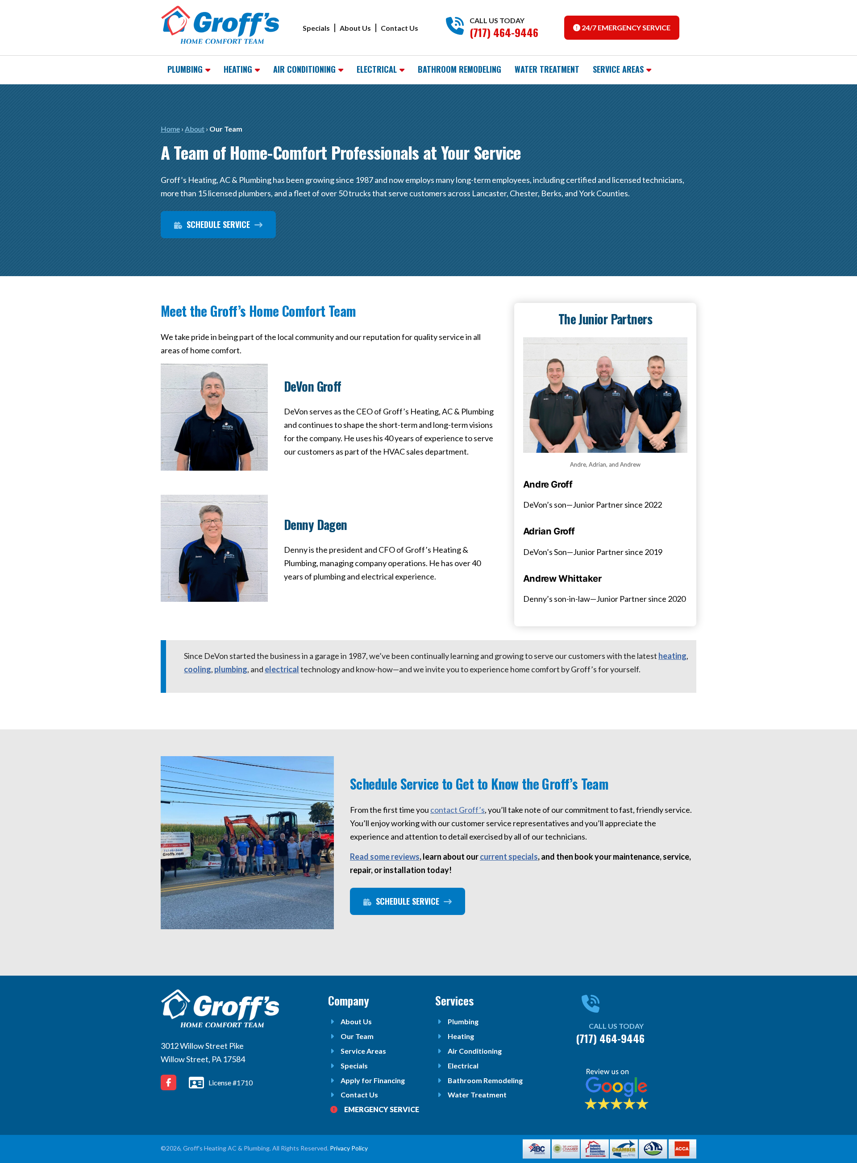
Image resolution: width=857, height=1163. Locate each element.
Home (170, 128)
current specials (509, 856)
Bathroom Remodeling (459, 69)
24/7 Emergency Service (625, 27)
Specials (316, 28)
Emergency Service (381, 1109)
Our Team (357, 1036)
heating (672, 656)
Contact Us (399, 28)
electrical (282, 669)
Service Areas (618, 69)
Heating (238, 69)
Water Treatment (547, 69)
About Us (355, 28)
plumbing (230, 669)
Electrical (377, 69)
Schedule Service (217, 224)
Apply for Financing (373, 1080)
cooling (197, 669)
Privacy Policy (349, 1148)
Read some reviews (385, 856)
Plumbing (185, 69)
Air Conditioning (304, 69)
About (194, 128)
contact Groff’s (457, 810)
